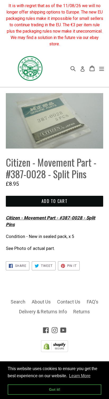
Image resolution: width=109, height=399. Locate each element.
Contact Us (68, 302)
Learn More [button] (79, 376)
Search (18, 302)
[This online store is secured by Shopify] (54, 350)
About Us (41, 302)
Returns (81, 311)
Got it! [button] (54, 389)
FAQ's (92, 302)
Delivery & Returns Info (43, 311)
